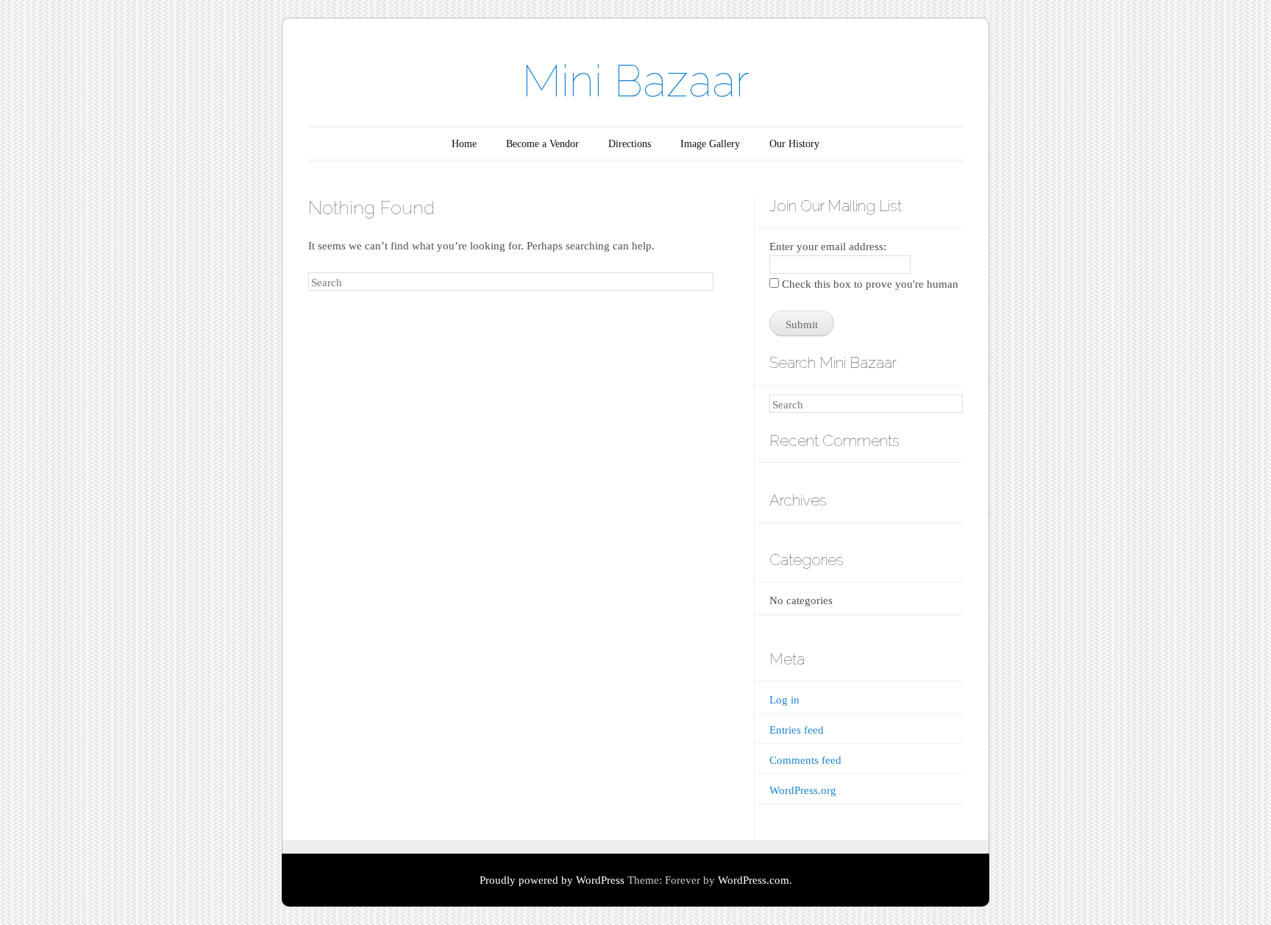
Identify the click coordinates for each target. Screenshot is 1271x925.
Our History (794, 143)
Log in (784, 700)
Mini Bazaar (636, 81)
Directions (629, 143)
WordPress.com (753, 880)
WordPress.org (802, 790)
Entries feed (796, 730)
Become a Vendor (542, 143)
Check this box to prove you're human (868, 284)
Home (464, 143)
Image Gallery (710, 143)
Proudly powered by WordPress (552, 880)
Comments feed (805, 760)
